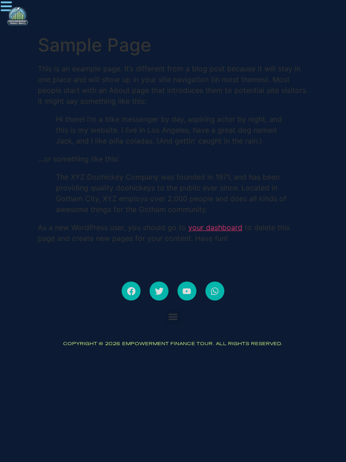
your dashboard (215, 227)
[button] (173, 317)
